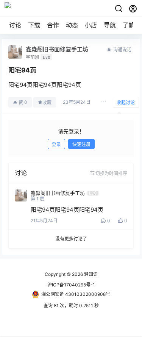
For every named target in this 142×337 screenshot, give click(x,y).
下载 (34, 25)
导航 (110, 25)
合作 (53, 25)
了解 (129, 25)
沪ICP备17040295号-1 (71, 285)
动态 (72, 25)
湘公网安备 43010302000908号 (75, 294)
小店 (91, 25)
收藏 (46, 102)
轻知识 (90, 274)
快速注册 (81, 144)
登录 (56, 144)
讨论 (15, 25)
